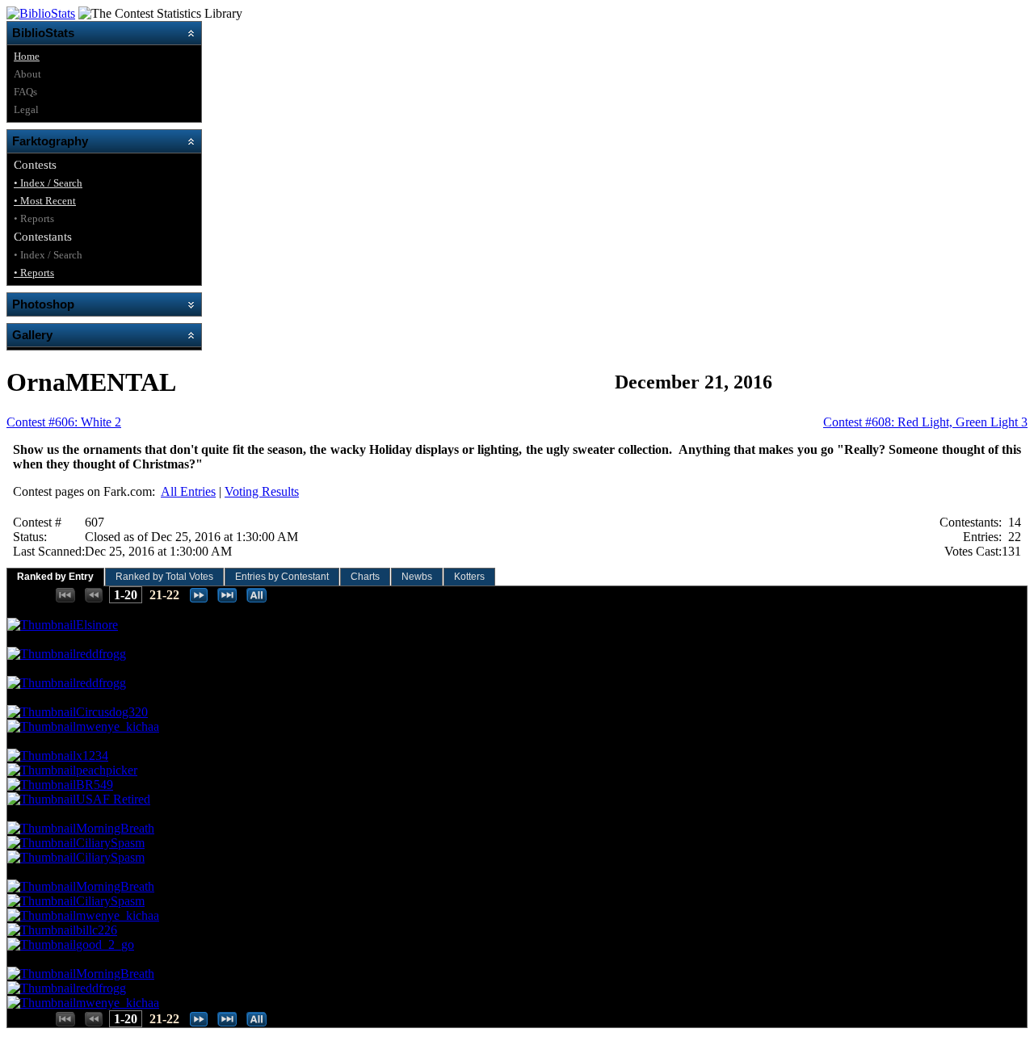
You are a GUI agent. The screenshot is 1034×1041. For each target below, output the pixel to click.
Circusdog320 (112, 712)
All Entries (188, 491)
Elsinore (97, 625)
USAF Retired (113, 799)
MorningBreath (115, 828)
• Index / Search (48, 183)
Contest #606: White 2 (63, 422)
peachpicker (106, 770)
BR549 (94, 784)
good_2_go (105, 944)
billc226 (96, 930)
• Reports (34, 273)
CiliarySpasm (110, 843)
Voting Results (262, 491)
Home (27, 56)
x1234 (92, 755)
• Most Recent (45, 201)
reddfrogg (101, 654)
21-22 (164, 595)
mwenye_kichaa (117, 726)
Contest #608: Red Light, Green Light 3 (925, 422)
